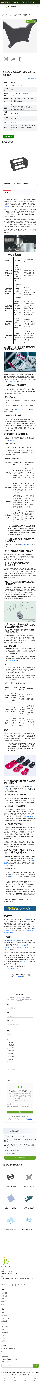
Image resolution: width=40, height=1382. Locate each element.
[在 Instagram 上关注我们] (15, 1285)
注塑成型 (4, 1296)
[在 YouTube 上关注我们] (19, 1285)
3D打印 (7, 947)
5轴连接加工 (12, 660)
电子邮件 (10, 1021)
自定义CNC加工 (28, 816)
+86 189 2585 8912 (9, 1349)
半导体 (3, 1338)
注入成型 (17, 947)
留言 (8, 1066)
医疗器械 (4, 1315)
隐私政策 (30, 1119)
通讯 (2, 1335)
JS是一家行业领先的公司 (12, 940)
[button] (9, 1034)
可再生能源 (4, 1332)
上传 (8, 1080)
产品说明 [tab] (7, 192)
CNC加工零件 (20, 409)
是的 (31, 2)
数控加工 (4, 1293)
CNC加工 (15, 945)
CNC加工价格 (14, 876)
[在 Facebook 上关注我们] (28, 1285)
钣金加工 (4, 1304)
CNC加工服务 (27, 544)
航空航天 (4, 1321)
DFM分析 (17, 592)
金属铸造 (4, 1298)
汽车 (2, 1312)
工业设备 (4, 1324)
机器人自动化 (5, 1326)
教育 (2, 1329)
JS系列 (25, 919)
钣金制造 (26, 945)
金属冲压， (28, 947)
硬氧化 (12, 440)
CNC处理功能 (11, 381)
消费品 (3, 1341)
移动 (8, 1031)
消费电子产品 (5, 1318)
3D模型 (7, 206)
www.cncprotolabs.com (11, 968)
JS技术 (25, 961)
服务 (8, 1039)
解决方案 (4, 1301)
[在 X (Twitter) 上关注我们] (21, 1285)
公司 (8, 1013)
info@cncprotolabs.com (10, 1352)
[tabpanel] (20, 589)
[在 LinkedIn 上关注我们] (12, 1285)
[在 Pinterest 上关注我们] (25, 1285)
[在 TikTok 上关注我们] (10, 1285)
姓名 (8, 1004)
